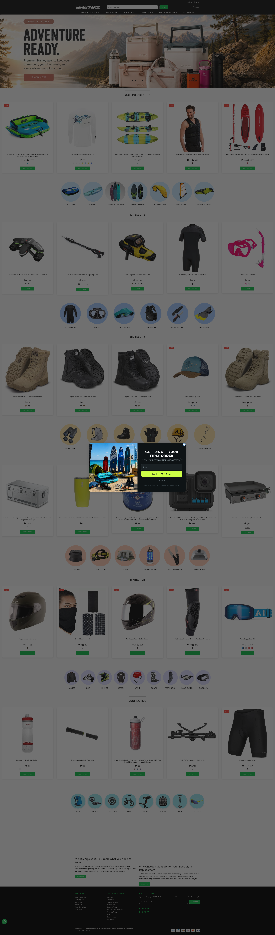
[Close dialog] (184, 444)
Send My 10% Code (162, 474)
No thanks (162, 480)
